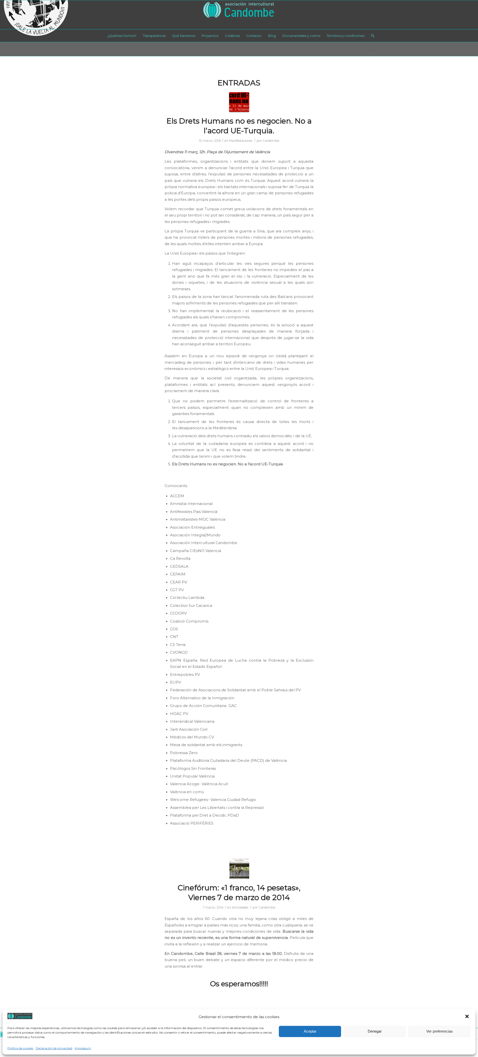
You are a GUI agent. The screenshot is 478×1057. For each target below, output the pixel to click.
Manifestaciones (240, 140)
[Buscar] (371, 35)
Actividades (240, 907)
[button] (468, 1017)
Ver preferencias (439, 1031)
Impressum (83, 1048)
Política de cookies (20, 1048)
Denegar (375, 1031)
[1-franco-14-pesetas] (239, 869)
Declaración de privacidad (54, 1048)
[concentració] (239, 102)
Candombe (271, 140)
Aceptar (310, 1031)
